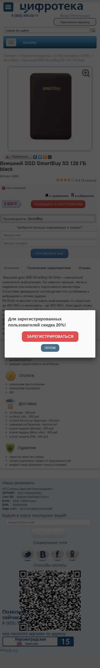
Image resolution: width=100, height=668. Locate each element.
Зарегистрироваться (50, 336)
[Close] (95, 310)
